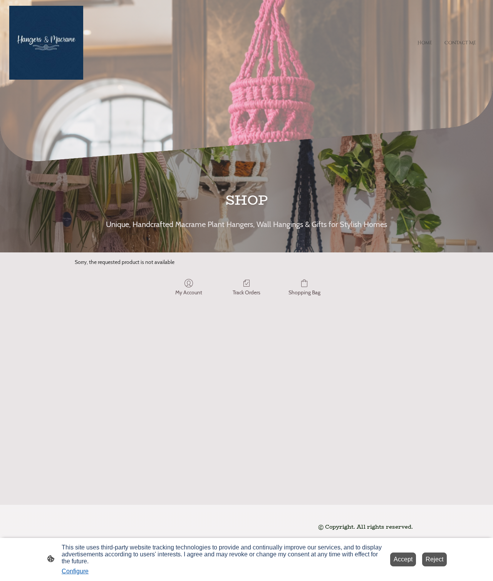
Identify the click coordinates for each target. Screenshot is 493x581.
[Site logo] (46, 43)
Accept (403, 559)
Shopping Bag (304, 292)
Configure (75, 571)
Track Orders (246, 292)
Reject (434, 559)
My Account (188, 292)
